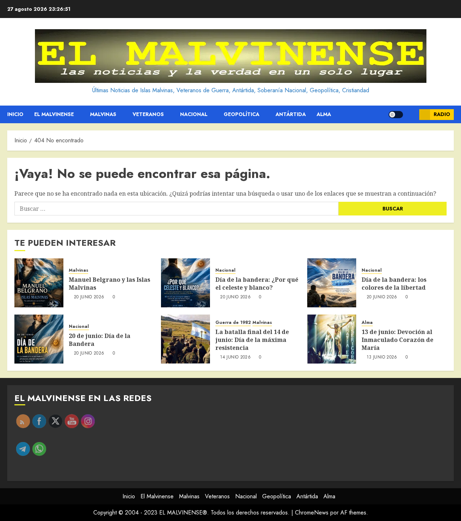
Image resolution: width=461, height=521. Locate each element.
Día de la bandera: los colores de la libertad (394, 283)
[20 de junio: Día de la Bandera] (38, 339)
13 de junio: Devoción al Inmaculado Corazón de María (397, 340)
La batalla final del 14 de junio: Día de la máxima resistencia (252, 340)
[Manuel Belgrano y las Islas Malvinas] (38, 282)
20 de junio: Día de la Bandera (99, 340)
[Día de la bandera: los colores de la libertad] (331, 282)
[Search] (411, 114)
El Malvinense (54, 114)
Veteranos (148, 114)
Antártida (291, 114)
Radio (442, 114)
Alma (324, 114)
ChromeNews (311, 512)
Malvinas (103, 114)
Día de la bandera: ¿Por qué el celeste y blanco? (256, 283)
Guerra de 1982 (233, 323)
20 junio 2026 (89, 297)
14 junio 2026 (235, 357)
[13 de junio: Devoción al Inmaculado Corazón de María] (331, 339)
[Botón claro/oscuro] (396, 114)
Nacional (193, 114)
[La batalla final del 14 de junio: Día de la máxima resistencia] (185, 339)
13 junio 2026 (382, 357)
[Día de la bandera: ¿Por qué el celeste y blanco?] (185, 282)
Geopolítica (241, 114)
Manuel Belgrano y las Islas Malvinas (109, 283)
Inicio (15, 114)
